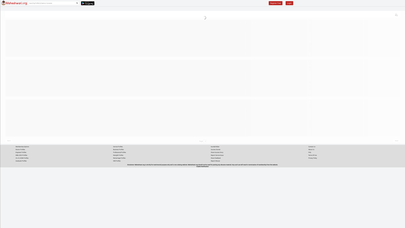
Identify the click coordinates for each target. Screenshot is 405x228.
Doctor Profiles (20, 149)
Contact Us (311, 147)
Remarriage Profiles (119, 158)
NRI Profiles (117, 161)
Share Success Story (217, 152)
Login (289, 3)
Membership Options (22, 147)
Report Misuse (215, 161)
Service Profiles (118, 147)
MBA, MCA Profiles (21, 155)
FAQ (309, 152)
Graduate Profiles (21, 161)
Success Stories (215, 149)
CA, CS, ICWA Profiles (22, 158)
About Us (311, 149)
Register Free (275, 3)
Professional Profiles (119, 152)
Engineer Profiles (21, 152)
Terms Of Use (312, 155)
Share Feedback (216, 158)
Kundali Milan (215, 147)
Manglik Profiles (118, 155)
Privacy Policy (312, 158)
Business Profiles (118, 149)
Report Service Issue (217, 155)
